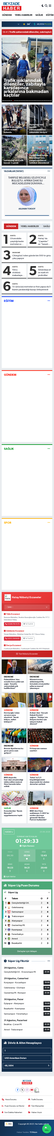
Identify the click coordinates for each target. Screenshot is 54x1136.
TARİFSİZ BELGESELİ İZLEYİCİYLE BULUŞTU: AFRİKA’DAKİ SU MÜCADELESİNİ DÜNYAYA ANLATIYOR (27, 180)
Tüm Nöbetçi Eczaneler (28, 654)
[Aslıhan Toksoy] (27, 196)
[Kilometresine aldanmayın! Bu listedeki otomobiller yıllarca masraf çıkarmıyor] (40, 666)
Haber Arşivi (36, 1112)
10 (21, 100)
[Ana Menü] (50, 6)
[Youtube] (32, 1090)
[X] (22, 1090)
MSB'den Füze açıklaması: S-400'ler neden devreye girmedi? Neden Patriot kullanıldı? (39, 815)
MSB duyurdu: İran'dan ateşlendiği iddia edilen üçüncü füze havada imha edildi (13, 782)
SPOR (7, 522)
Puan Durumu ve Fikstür (14, 1106)
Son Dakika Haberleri (13, 1112)
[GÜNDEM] (49, 375)
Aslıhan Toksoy (27, 209)
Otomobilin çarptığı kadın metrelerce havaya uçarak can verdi (17, 241)
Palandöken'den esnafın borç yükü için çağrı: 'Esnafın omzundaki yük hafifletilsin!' (14, 684)
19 (39, 100)
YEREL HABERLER (23, 15)
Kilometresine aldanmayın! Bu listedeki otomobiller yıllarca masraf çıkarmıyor (40, 684)
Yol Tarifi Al (29, 624)
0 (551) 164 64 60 (13, 638)
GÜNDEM (7, 15)
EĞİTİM (49, 15)
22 (45, 100)
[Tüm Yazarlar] (49, 171)
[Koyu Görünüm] (43, 6)
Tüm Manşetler (37, 1106)
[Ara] (46, 6)
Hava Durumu (11, 1100)
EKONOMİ (16, 252)
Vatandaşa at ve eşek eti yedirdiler (44, 273)
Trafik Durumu (37, 1100)
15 (31, 100)
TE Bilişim (33, 1132)
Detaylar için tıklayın (27, 951)
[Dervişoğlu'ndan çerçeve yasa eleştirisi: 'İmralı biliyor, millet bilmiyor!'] (14, 700)
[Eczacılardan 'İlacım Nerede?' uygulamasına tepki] (14, 798)
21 (43, 100)
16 (33, 100)
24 (49, 100)
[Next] (36, 1090)
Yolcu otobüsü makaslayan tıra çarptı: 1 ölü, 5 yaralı (18, 273)
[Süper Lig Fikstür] (49, 961)
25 (51, 100)
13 (27, 100)
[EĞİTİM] (49, 301)
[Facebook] (17, 1090)
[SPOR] (49, 523)
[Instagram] (27, 1090)
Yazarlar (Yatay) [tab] (14, 171)
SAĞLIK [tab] (47, 226)
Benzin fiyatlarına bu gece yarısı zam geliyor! (13, 751)
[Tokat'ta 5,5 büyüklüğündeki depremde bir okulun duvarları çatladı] (40, 765)
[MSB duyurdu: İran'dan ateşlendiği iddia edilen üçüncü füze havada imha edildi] (14, 765)
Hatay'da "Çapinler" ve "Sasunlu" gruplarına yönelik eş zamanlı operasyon (44, 241)
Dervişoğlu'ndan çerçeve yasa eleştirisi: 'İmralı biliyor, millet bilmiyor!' (12, 717)
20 (41, 100)
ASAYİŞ (12, 235)
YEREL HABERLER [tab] (30, 226)
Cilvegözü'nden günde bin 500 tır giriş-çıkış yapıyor (31, 257)
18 (37, 100)
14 (29, 100)
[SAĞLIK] (49, 449)
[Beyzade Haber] (11, 6)
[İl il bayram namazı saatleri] (40, 736)
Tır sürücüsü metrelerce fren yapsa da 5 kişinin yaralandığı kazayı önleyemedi (31, 288)
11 (23, 100)
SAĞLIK (39, 15)
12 (25, 100)
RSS (10, 1124)
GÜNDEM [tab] (11, 226)
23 (47, 100)
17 (35, 100)
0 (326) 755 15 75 (13, 624)
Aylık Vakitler (11, 877)
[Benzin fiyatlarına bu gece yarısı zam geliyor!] (14, 736)
